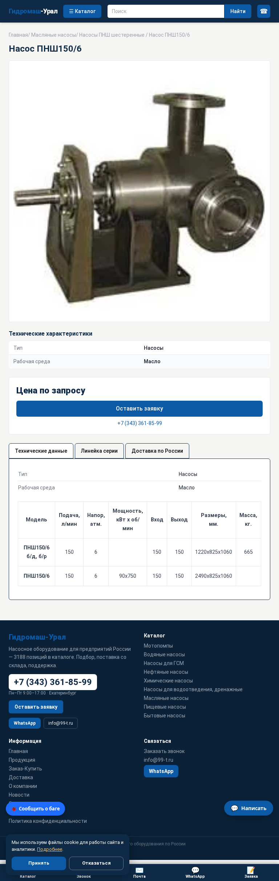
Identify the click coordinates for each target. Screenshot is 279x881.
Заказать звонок (164, 751)
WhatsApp (25, 723)
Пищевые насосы (165, 707)
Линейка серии (99, 451)
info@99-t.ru (60, 723)
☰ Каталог (82, 11)
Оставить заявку (139, 408)
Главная (18, 35)
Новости (19, 795)
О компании (23, 786)
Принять (38, 863)
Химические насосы (168, 681)
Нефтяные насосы (166, 672)
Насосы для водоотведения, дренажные (193, 689)
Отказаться (96, 863)
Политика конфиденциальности (48, 821)
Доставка (21, 777)
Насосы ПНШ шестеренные (112, 35)
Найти (238, 11)
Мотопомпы (158, 646)
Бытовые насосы (164, 715)
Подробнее (49, 849)
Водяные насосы (164, 654)
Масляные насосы (53, 35)
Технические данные (41, 451)
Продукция (22, 760)
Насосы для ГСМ (164, 663)
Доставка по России (157, 451)
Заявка (251, 872)
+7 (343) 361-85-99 (139, 423)
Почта (139, 872)
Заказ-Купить (25, 769)
